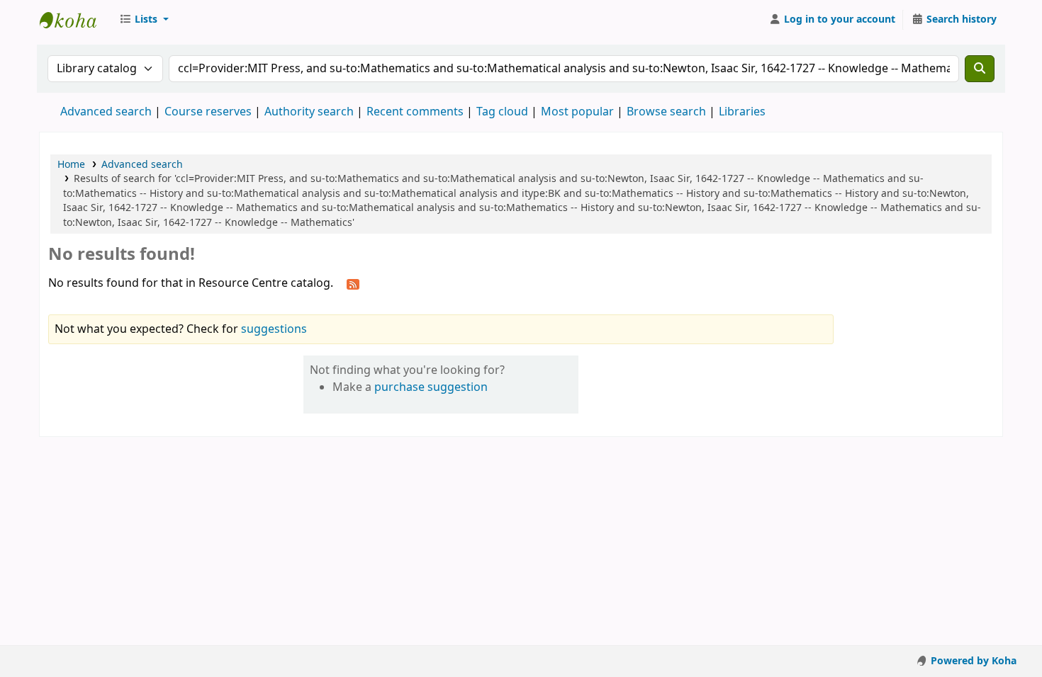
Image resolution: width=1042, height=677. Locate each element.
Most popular (577, 111)
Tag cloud (502, 111)
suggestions (274, 329)
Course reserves (208, 111)
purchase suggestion (431, 387)
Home (71, 164)
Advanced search (106, 111)
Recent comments (415, 111)
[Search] (980, 68)
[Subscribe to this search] (353, 284)
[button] (143, 19)
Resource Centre (75, 20)
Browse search (666, 111)
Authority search (309, 111)
